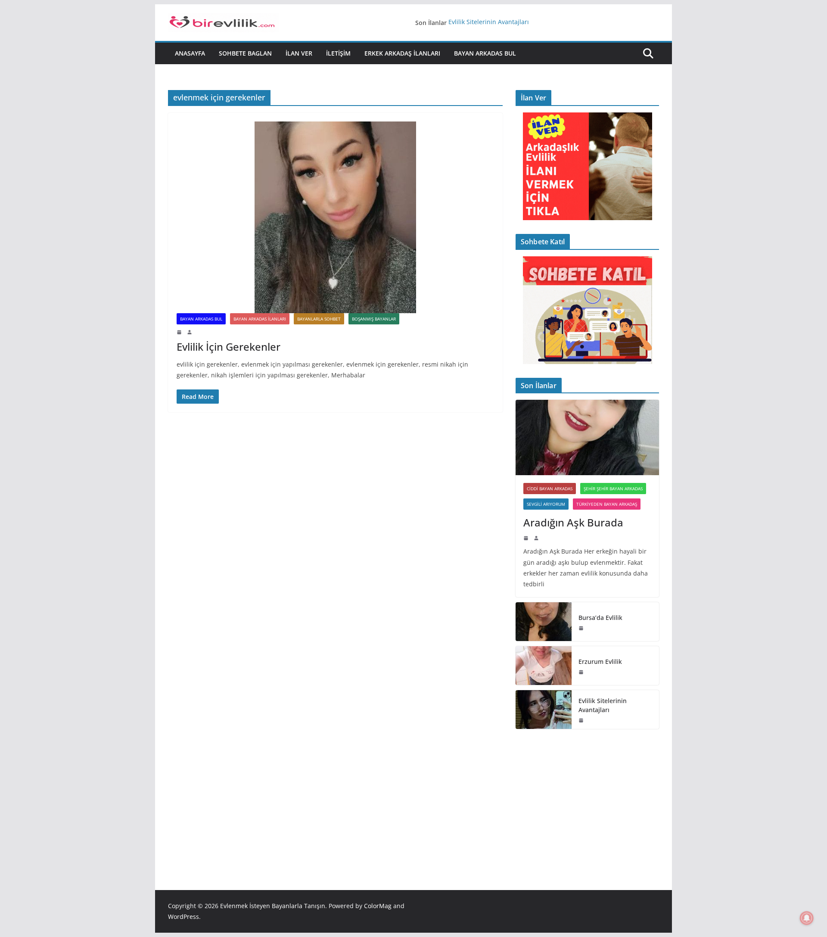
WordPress (183, 916)
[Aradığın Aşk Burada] (587, 437)
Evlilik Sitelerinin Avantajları (488, 23)
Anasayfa (190, 53)
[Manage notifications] (807, 918)
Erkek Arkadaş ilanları (402, 53)
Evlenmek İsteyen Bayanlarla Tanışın (272, 906)
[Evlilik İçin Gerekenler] (335, 217)
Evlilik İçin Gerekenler (228, 346)
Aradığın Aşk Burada (573, 522)
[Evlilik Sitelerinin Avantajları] (544, 709)
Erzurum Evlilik (600, 661)
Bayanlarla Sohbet (319, 319)
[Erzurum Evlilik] (544, 665)
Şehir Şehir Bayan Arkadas (613, 489)
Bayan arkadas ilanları (259, 319)
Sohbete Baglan (245, 53)
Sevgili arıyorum (546, 504)
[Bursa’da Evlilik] (544, 621)
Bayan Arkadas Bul (485, 53)
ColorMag (378, 906)
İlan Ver (299, 53)
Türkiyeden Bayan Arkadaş (606, 504)
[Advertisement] (587, 796)
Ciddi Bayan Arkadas (549, 489)
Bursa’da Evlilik (600, 617)
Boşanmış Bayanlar (374, 319)
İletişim (338, 53)
